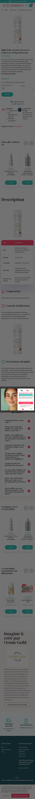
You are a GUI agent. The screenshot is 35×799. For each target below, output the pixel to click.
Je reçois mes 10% (26, 403)
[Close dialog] (33, 389)
